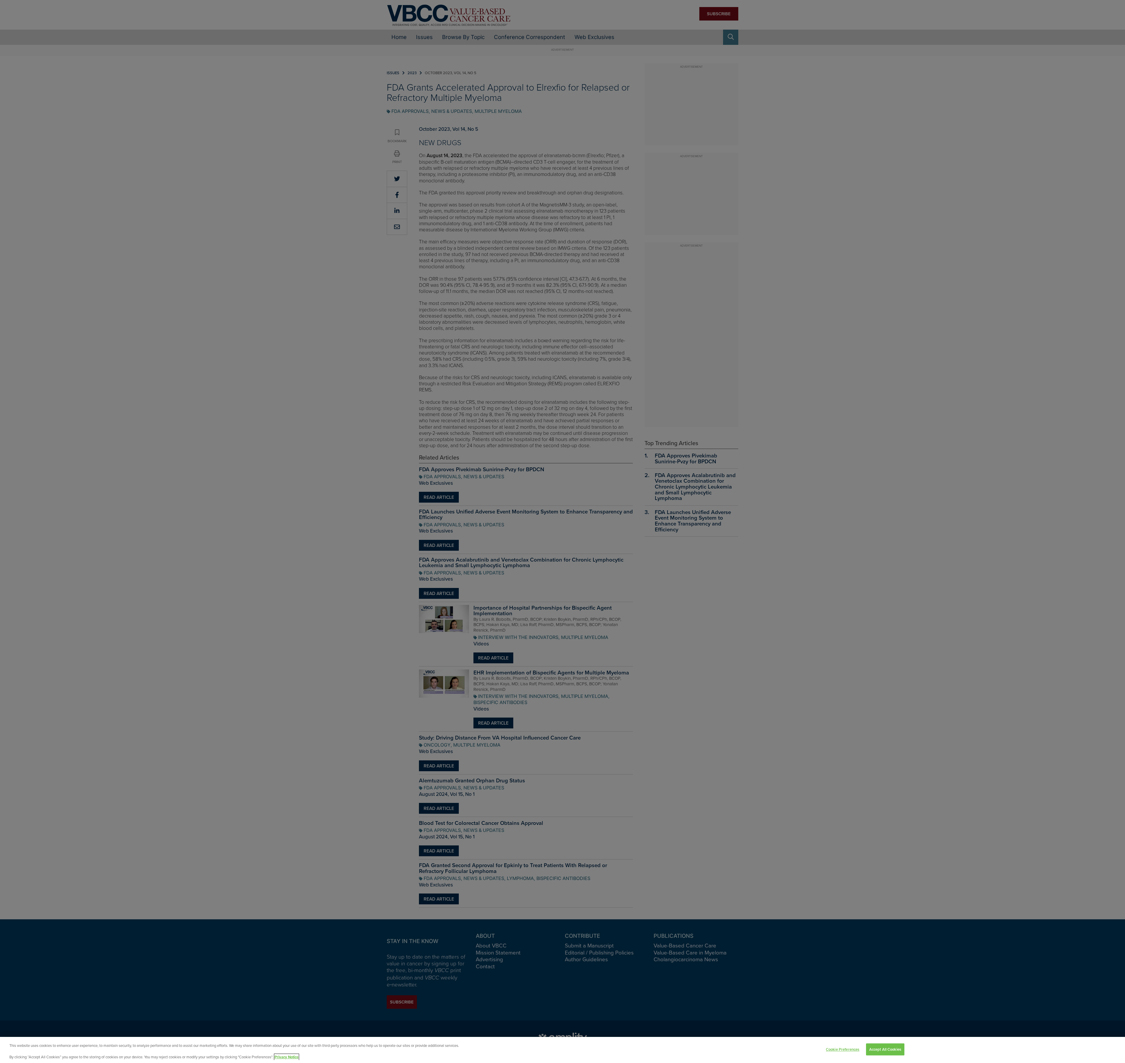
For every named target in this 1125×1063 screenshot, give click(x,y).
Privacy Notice (287, 1057)
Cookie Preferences (842, 1049)
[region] (562, 1050)
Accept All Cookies (885, 1049)
